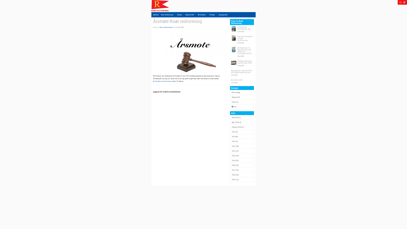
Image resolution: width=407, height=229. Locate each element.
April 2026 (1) (236, 122)
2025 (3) (235, 132)
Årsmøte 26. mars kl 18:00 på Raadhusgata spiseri (241, 71)
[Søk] (400, 2)
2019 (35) (235, 160)
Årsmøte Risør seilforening (177, 21)
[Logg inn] (404, 2)
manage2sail (223, 15)
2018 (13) (235, 165)
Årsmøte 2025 (237, 80)
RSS (234, 107)
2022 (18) (235, 146)
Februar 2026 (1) (238, 127)
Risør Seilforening (166, 27)
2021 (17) (235, 151)
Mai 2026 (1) (236, 117)
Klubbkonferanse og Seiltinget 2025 (244, 62)
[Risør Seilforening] (160, 5)
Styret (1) (235, 102)
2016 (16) (235, 175)
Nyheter (156, 15)
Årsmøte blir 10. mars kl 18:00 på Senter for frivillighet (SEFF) (244, 50)
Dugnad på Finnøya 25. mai (244, 28)
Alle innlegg (236, 92)
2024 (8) (235, 136)
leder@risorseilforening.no (163, 81)
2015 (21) (235, 179)
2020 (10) (235, 156)
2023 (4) (235, 141)
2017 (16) (235, 170)
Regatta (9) (236, 97)
